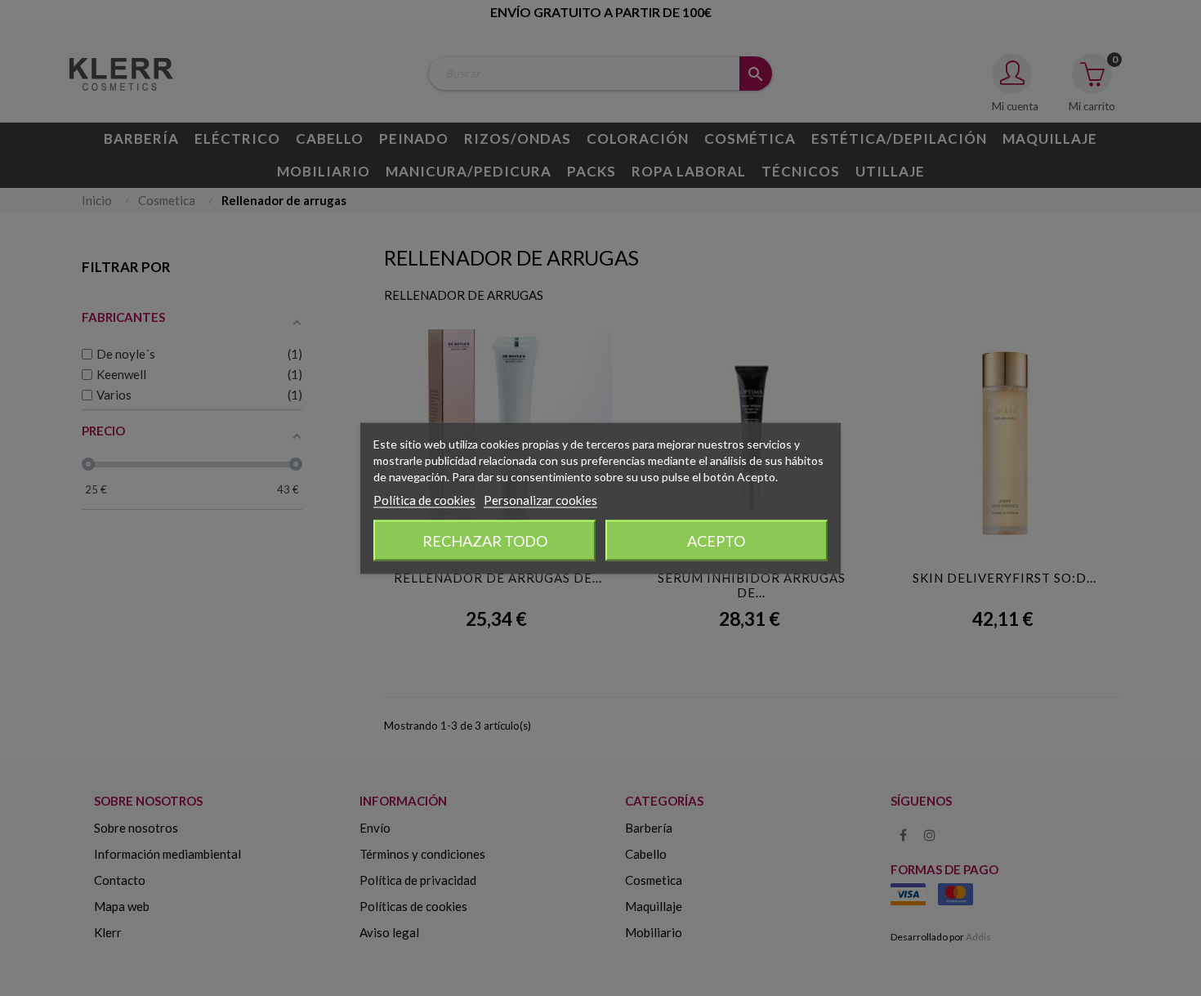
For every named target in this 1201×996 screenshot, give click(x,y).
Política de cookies (424, 499)
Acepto (716, 540)
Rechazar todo (484, 540)
